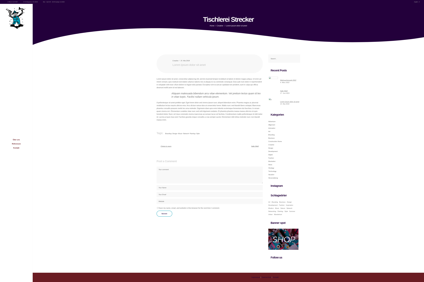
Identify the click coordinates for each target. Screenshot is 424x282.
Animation (271, 128)
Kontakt (276, 277)
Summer (292, 211)
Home (212, 26)
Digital (270, 155)
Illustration (271, 161)
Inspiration (289, 205)
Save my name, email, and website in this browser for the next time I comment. (189, 208)
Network (186, 133)
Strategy (271, 168)
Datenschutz (266, 277)
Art (269, 131)
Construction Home (275, 141)
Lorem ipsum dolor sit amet (189, 64)
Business (271, 138)
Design (174, 133)
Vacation (271, 174)
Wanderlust (278, 214)
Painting (192, 133)
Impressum (256, 277)
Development (273, 151)
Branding (168, 133)
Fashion (271, 158)
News (270, 165)
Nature (282, 208)
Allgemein (271, 125)
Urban (270, 214)
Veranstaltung (273, 178)
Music (180, 133)
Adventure (271, 121)
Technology (272, 171)
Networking (272, 211)
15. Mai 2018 (185, 61)
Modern (271, 208)
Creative (220, 26)
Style (198, 133)
